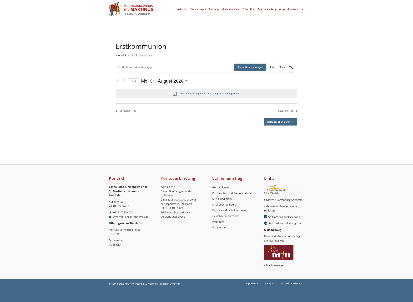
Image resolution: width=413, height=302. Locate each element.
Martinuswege (274, 265)
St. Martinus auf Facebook (284, 217)
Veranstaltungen (125, 55)
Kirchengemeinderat (224, 204)
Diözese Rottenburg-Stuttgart (284, 200)
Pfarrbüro (218, 222)
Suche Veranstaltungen (250, 67)
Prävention (219, 227)
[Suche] (301, 9)
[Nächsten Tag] (124, 81)
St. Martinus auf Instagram (285, 223)
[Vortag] (118, 81)
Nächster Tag (285, 110)
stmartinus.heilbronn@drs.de (130, 217)
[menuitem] (182, 9)
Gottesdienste (221, 187)
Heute (133, 80)
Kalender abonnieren (278, 121)
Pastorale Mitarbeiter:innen (229, 210)
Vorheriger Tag (128, 110)
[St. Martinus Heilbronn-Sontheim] (131, 9)
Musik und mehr (222, 199)
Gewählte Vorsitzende (225, 216)
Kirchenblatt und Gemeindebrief (232, 193)
